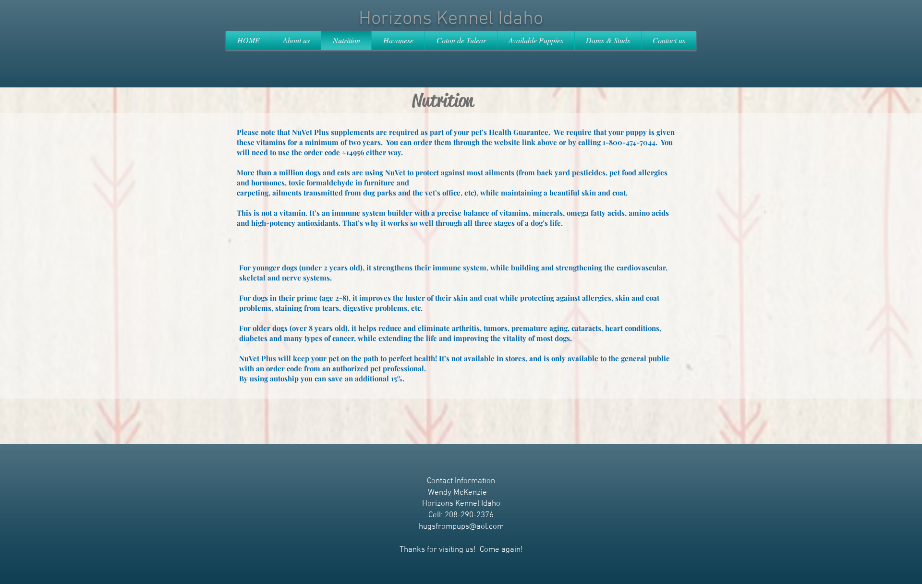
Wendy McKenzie (457, 493)
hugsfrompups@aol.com (461, 527)
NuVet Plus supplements (333, 132)
